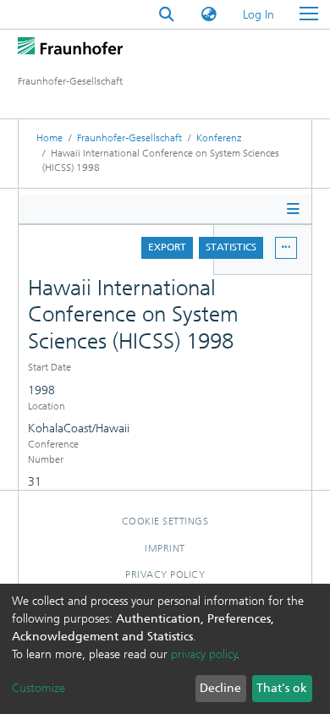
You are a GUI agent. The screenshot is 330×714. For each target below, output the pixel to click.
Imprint (165, 548)
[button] (209, 15)
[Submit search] (166, 15)
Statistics (231, 247)
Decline (220, 688)
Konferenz (218, 138)
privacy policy (204, 654)
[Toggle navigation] (309, 14)
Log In (259, 15)
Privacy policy (165, 574)
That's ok (281, 688)
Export (167, 247)
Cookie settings (165, 521)
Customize (38, 688)
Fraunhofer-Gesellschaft (129, 138)
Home (49, 138)
